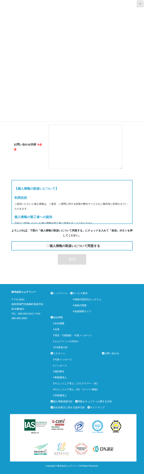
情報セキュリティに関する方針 (95, 401)
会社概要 (59, 323)
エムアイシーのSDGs (66, 341)
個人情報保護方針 (63, 401)
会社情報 (58, 317)
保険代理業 (80, 305)
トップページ (60, 293)
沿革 (57, 329)
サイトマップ (97, 407)
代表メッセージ (63, 359)
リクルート (59, 353)
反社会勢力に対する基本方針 (69, 407)
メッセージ (61, 365)
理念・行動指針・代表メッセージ (73, 335)
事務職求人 (61, 377)
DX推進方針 (61, 347)
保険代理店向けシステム (87, 299)
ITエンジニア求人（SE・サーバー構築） (77, 389)
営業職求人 (61, 395)
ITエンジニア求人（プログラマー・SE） (77, 383)
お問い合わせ (111, 353)
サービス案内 (80, 293)
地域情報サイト (82, 311)
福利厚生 (59, 371)
